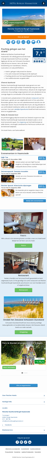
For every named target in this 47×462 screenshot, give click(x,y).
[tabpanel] (23, 355)
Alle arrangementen (23, 385)
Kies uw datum (23, 37)
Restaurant (23, 290)
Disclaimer (17, 452)
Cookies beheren (35, 449)
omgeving (22, 122)
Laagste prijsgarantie (16, 23)
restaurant (35, 98)
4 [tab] (26, 372)
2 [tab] (23, 372)
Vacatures (8, 425)
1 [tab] (22, 372)
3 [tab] (25, 372)
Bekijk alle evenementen (34, 201)
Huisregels (38, 452)
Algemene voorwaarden (13, 449)
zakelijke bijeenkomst (21, 109)
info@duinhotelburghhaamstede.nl (12, 421)
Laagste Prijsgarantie (28, 452)
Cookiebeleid (25, 449)
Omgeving (23, 332)
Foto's (23, 245)
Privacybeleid (9, 452)
